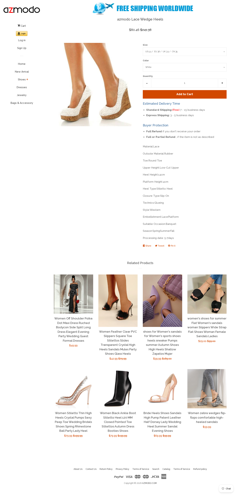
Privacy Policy (122, 469)
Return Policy (106, 469)
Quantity (148, 76)
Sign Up (21, 48)
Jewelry (22, 95)
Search (155, 469)
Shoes (22, 79)
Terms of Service (140, 469)
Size (145, 45)
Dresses (21, 87)
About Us (78, 469)
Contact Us (91, 469)
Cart (23, 25)
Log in (22, 40)
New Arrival (22, 71)
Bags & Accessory (21, 103)
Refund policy (200, 469)
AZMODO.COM (149, 483)
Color (146, 60)
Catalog (166, 469)
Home (22, 63)
